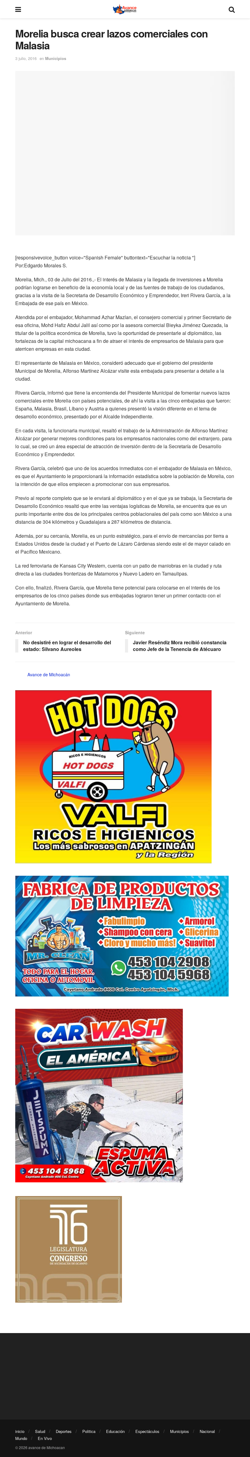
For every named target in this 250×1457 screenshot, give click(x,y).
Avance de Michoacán (48, 674)
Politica (88, 1431)
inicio (19, 1431)
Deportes (64, 1431)
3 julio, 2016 (26, 58)
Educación (115, 1431)
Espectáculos (147, 1431)
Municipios (55, 58)
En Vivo (45, 1438)
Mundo (21, 1438)
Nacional (207, 1431)
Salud (40, 1431)
